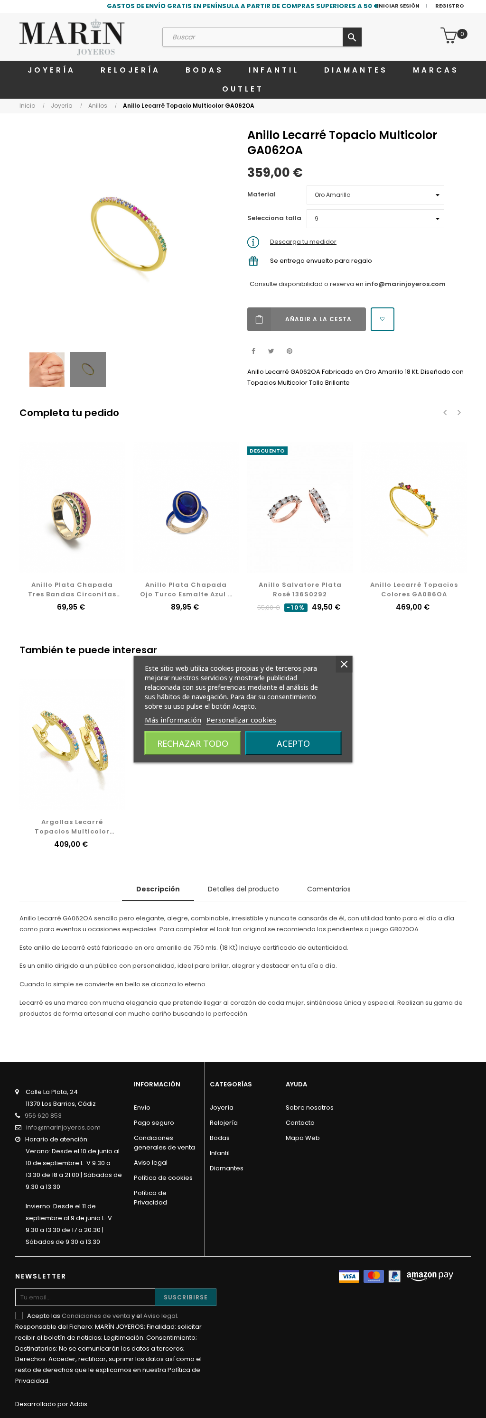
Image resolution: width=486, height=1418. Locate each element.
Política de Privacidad (150, 1197)
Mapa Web (303, 1137)
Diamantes (226, 1168)
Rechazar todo (192, 743)
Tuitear (271, 351)
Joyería (222, 1107)
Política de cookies (163, 1177)
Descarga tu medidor (303, 241)
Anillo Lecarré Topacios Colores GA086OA (414, 589)
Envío (142, 1107)
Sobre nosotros (310, 1107)
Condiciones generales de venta (164, 1142)
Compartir (253, 351)
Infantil (220, 1153)
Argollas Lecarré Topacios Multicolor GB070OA (72, 826)
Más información (173, 719)
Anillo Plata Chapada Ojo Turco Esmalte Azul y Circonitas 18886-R (186, 589)
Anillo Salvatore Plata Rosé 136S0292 (300, 589)
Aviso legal (151, 1162)
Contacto (300, 1122)
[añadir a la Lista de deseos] (382, 319)
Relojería (224, 1122)
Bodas (220, 1137)
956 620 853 (43, 1115)
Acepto (293, 743)
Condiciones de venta (96, 1315)
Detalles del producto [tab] (243, 889)
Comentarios (329, 889)
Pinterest (289, 351)
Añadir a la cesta (318, 319)
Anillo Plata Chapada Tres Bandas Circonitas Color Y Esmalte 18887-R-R (72, 589)
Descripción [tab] (158, 889)
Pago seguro (154, 1122)
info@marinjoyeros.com (405, 283)
